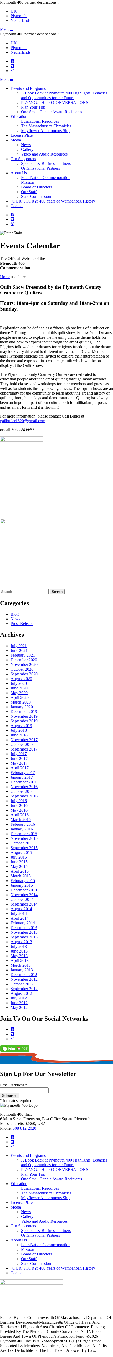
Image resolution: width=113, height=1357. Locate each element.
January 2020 (22, 707)
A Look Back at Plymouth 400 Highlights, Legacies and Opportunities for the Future (64, 95)
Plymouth (19, 16)
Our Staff (29, 191)
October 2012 (22, 984)
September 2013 (24, 937)
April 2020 (20, 697)
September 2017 (24, 749)
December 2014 (24, 890)
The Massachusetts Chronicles (46, 126)
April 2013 (20, 960)
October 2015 (22, 843)
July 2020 (19, 683)
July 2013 (19, 946)
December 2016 (24, 782)
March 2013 (21, 965)
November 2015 (24, 838)
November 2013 (24, 932)
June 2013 (19, 951)
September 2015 (24, 848)
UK (14, 11)
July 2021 (19, 646)
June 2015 (19, 862)
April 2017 (20, 768)
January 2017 (22, 777)
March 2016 (21, 819)
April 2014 (20, 918)
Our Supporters (23, 159)
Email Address (13, 1085)
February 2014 (23, 923)
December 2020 (24, 660)
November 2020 (24, 664)
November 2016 (24, 786)
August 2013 (21, 941)
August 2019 (21, 725)
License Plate (22, 135)
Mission (27, 182)
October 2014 (22, 899)
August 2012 (21, 993)
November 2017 (24, 739)
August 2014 (21, 909)
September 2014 (24, 904)
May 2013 (19, 956)
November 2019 (24, 716)
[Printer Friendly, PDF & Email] (14, 1050)
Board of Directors (36, 187)
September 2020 (24, 674)
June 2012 (19, 1003)
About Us (19, 173)
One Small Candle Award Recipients (51, 112)
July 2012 (19, 998)
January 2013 (22, 970)
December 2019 (24, 711)
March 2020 (21, 702)
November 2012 (24, 979)
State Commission (36, 196)
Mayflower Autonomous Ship (45, 130)
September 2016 (24, 796)
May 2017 (19, 763)
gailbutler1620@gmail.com (22, 421)
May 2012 (19, 1007)
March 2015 (21, 876)
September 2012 (24, 988)
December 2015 (24, 833)
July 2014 (19, 913)
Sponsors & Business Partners (46, 163)
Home (5, 277)
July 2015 (19, 857)
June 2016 (19, 805)
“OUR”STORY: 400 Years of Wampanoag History (53, 201)
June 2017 (19, 758)
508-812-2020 (24, 1128)
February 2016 (23, 824)
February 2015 (23, 880)
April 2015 (20, 871)
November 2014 (24, 894)
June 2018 (19, 735)
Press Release (22, 623)
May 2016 (19, 810)
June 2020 (19, 688)
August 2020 (21, 678)
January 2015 (22, 885)
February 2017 (23, 772)
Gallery (27, 149)
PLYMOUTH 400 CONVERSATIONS (54, 102)
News (26, 144)
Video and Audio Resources (44, 154)
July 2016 (19, 801)
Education (19, 116)
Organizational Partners (40, 168)
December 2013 (24, 927)
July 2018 (19, 730)
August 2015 (21, 852)
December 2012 (24, 974)
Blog (15, 614)
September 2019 (24, 721)
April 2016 (20, 815)
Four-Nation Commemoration (45, 177)
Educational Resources (40, 121)
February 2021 (23, 655)
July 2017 (19, 754)
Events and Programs (28, 88)
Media (16, 140)
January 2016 (22, 829)
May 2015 (19, 866)
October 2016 (22, 791)
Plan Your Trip (33, 107)
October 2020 (22, 669)
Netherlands (20, 20)
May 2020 (19, 693)
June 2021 (19, 650)
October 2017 (22, 744)
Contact (17, 206)
